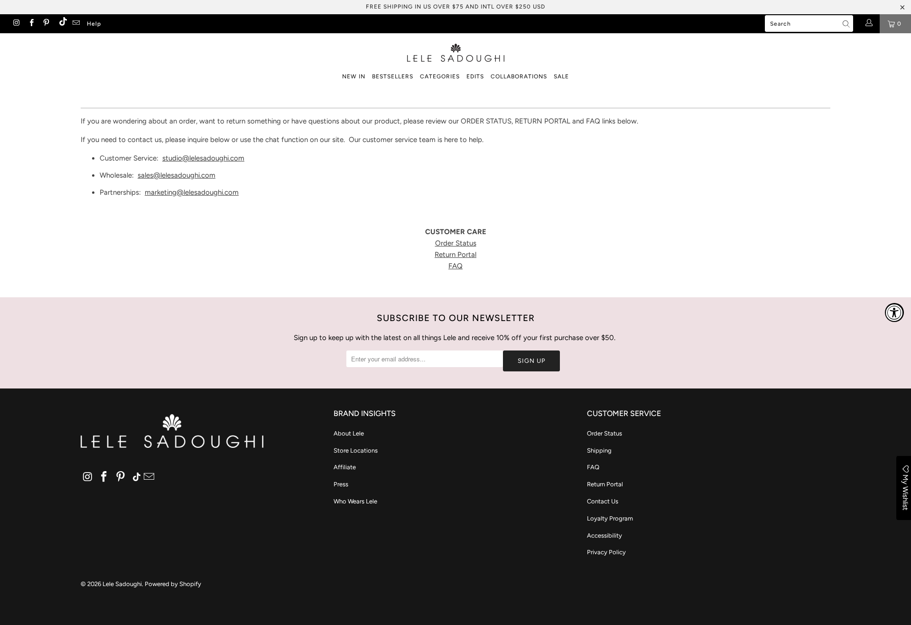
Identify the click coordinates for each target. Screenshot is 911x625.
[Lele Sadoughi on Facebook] (31, 23)
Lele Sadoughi (122, 583)
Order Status (455, 243)
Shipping (599, 450)
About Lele (349, 433)
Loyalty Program (610, 518)
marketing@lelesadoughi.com (192, 192)
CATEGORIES (440, 76)
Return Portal (455, 254)
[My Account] (869, 23)
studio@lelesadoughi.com (203, 158)
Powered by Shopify (173, 583)
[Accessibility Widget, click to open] (894, 312)
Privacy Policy (606, 552)
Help (94, 23)
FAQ (455, 266)
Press (341, 484)
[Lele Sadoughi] (455, 51)
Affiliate (345, 467)
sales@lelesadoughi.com (176, 175)
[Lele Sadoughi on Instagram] (16, 23)
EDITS (475, 76)
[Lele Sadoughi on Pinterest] (46, 23)
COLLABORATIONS (519, 76)
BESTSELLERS (392, 76)
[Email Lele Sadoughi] (76, 23)
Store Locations (356, 450)
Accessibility (604, 535)
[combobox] (809, 23)
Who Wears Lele (355, 501)
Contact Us (602, 501)
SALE (561, 76)
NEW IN (353, 76)
